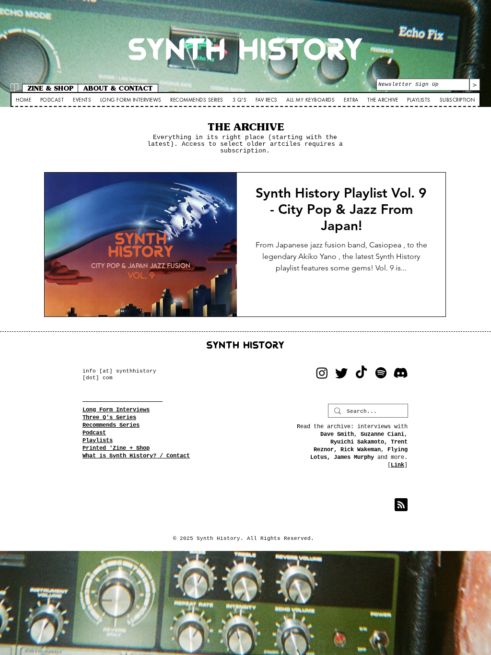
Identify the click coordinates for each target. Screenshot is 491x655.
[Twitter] (341, 372)
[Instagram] (322, 372)
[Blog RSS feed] (401, 505)
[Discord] (400, 372)
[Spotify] (381, 372)
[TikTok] (361, 372)
